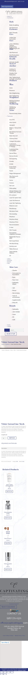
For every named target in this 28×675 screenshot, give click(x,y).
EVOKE (11, 164)
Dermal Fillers (13, 153)
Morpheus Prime (13, 222)
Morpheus (12, 216)
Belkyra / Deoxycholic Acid (15, 128)
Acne (11, 88)
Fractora (11, 183)
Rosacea (12, 90)
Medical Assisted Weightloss (14, 101)
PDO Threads (13, 32)
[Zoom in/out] (1, 672)
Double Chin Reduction (13, 74)
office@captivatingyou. (9, 1)
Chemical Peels (13, 138)
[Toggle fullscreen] (5, 672)
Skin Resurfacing (13, 243)
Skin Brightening (14, 93)
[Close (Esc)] (11, 672)
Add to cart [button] (9, 491)
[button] (15, 18)
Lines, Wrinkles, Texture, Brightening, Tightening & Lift (14, 46)
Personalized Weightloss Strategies (15, 233)
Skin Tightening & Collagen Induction (15, 78)
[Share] (8, 672)
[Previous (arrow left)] (1, 674)
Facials (11, 171)
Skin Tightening (14, 96)
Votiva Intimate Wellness (13, 252)
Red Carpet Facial (14, 241)
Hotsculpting (12, 188)
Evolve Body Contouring (12, 167)
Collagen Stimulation (14, 141)
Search (7, 330)
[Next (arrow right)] (5, 674)
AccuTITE (12, 119)
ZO (10, 255)
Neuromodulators (14, 224)
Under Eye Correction (12, 38)
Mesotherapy (12, 208)
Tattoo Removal (13, 249)
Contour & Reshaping (12, 69)
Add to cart (12, 437)
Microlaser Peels (13, 211)
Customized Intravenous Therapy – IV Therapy (15, 145)
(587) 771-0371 (21, 1)
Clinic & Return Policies (8, 635)
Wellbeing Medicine (12, 107)
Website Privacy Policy (19, 635)
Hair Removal (13, 27)
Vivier (11, 350)
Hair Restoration (14, 55)
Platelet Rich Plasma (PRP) (14, 237)
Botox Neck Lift (13, 136)
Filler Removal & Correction (13, 177)
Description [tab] (4, 448)
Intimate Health (14, 62)
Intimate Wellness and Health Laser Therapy (15, 191)
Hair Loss (11, 185)
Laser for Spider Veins (15, 197)
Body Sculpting (14, 25)
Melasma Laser (13, 206)
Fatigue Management (15, 173)
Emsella (11, 161)
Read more (7, 543)
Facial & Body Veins (15, 113)
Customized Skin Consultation (13, 150)
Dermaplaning (13, 158)
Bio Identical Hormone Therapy (15, 132)
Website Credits (22, 670)
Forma (11, 180)
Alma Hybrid (12, 122)
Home (3, 350)
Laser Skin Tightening (15, 203)
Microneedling (13, 214)
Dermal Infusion (13, 156)
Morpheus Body (13, 219)
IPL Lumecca (12, 195)
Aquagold (12, 125)
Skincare (7, 350)
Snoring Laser (13, 246)
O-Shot (11, 227)
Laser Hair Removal (14, 200)
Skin (15, 350)
